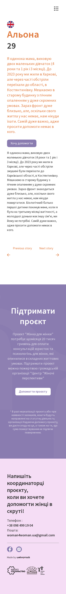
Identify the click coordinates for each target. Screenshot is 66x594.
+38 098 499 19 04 (20, 525)
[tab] (10, 24)
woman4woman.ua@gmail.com (31, 535)
